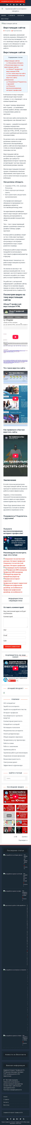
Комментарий (8, 616)
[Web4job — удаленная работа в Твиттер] (20, 4)
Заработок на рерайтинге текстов (14, 709)
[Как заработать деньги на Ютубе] (12, 873)
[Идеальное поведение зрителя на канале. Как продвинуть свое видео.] (9, 815)
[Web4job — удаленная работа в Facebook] (10, 4)
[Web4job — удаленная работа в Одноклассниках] (23, 4)
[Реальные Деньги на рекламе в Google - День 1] (9, 823)
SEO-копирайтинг (9, 703)
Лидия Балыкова (17, 30)
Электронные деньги (10, 762)
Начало (3, 15)
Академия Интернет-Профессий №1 (12, 1)
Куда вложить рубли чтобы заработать (27, 927)
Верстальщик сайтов (12, 61)
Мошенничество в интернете (13, 730)
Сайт (5, 641)
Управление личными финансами (14, 756)
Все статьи (4, 19)
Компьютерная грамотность (12, 721)
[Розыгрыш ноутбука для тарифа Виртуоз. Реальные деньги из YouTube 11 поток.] (22, 830)
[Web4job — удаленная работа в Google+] (17, 4)
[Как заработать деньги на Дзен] (12, 891)
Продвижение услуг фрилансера (14, 740)
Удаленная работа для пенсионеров (15, 753)
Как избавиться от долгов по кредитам (13, 717)
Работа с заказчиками (10, 746)
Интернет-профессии (10, 712)
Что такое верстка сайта (15, 73)
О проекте (12, 15)
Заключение (9, 80)
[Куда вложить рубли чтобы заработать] (14, 905)
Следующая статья (15, 600)
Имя (4, 630)
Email (5, 635)
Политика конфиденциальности (12, 1089)
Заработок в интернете (11, 706)
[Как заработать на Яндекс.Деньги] (12, 855)
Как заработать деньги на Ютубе (25, 877)
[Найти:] (15, 778)
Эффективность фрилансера (12, 765)
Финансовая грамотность (11, 759)
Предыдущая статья (15, 598)
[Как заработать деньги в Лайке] (12, 1035)
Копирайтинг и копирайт (11, 724)
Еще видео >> (23, 840)
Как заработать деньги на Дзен (24, 893)
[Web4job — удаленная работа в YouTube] (13, 4)
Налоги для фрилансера (11, 734)
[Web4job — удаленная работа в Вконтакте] (7, 4)
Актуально (8, 30)
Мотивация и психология (11, 727)
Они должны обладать (14, 63)
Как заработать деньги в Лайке (25, 1038)
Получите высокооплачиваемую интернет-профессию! (14, 88)
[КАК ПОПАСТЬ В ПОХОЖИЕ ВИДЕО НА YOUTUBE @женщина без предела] (22, 815)
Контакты (21, 15)
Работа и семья (8, 743)
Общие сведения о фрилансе (13, 737)
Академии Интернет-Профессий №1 (14, 1122)
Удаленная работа (9, 749)
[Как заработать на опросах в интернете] (14, 970)
